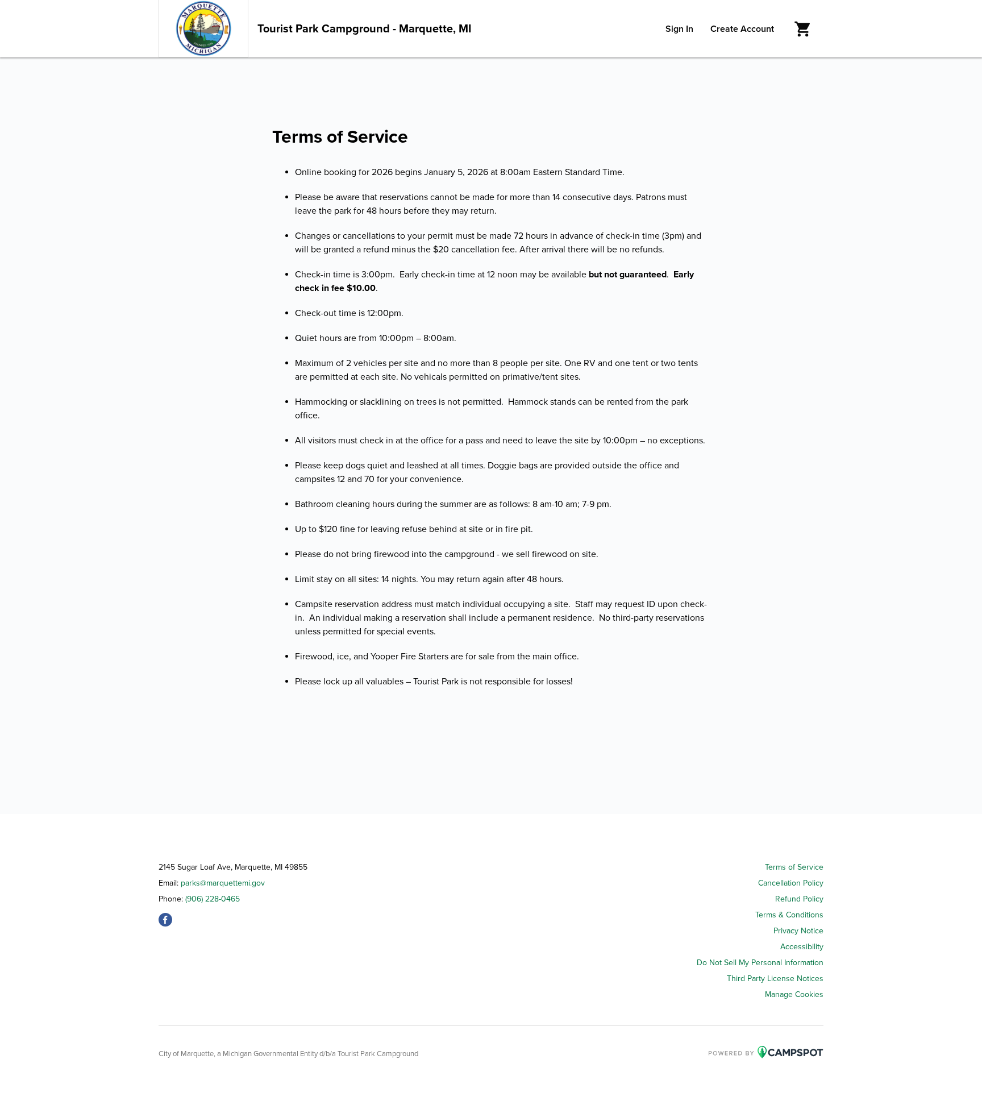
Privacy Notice (798, 931)
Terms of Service (794, 867)
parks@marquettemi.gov (223, 883)
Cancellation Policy (790, 883)
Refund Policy (799, 899)
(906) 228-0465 (212, 899)
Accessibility (801, 947)
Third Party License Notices (775, 978)
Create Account (742, 29)
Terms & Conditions (789, 915)
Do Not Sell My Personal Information (760, 962)
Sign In (679, 29)
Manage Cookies (794, 994)
